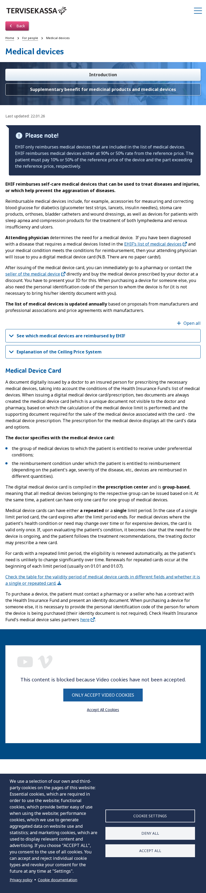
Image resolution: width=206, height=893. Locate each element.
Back (20, 25)
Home (9, 38)
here (85, 620)
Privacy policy (21, 879)
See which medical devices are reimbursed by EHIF (71, 336)
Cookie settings (150, 815)
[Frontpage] (36, 10)
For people (30, 38)
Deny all (150, 833)
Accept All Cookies (103, 709)
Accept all (150, 850)
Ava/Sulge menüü (198, 11)
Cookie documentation (57, 879)
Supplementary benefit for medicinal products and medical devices (103, 89)
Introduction (103, 75)
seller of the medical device (32, 274)
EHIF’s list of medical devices (153, 244)
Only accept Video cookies (103, 695)
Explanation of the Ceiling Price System (59, 352)
